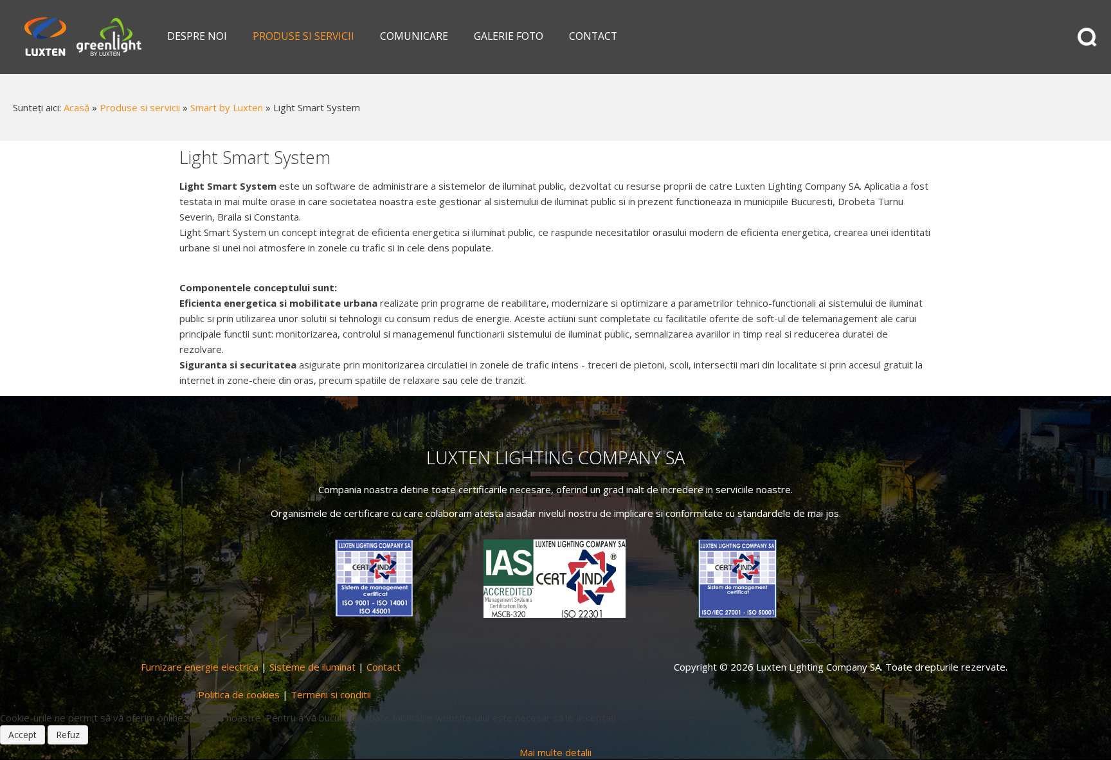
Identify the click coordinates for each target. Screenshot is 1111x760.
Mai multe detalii (555, 752)
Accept (22, 734)
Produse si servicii (140, 107)
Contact (383, 666)
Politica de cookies (239, 694)
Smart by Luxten (226, 107)
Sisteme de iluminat (312, 666)
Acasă (76, 107)
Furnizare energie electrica (199, 666)
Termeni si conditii (331, 694)
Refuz (68, 734)
